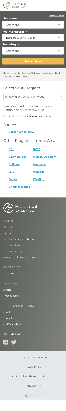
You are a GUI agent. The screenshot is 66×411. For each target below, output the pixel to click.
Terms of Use (33, 386)
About (6, 312)
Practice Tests (10, 295)
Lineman (8, 233)
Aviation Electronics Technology (20, 257)
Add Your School (12, 324)
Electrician (8, 227)
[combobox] (33, 24)
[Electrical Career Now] (14, 5)
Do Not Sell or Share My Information (33, 377)
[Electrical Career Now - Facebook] (5, 342)
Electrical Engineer (13, 251)
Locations (8, 273)
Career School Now (21, 131)
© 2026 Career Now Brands (33, 358)
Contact (7, 318)
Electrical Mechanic (13, 245)
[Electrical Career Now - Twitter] (13, 342)
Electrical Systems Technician (19, 239)
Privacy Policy (33, 367)
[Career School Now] (33, 395)
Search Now (33, 61)
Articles (7, 289)
